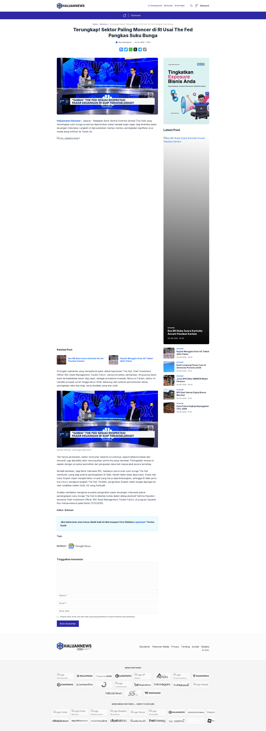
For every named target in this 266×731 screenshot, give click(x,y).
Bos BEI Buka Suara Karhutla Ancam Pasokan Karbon (185, 332)
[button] (191, 5)
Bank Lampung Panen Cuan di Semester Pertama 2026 (191, 366)
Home (95, 24)
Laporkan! (140, 522)
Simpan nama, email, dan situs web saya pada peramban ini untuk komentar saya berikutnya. (97, 617)
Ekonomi (135, 15)
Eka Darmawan (124, 42)
